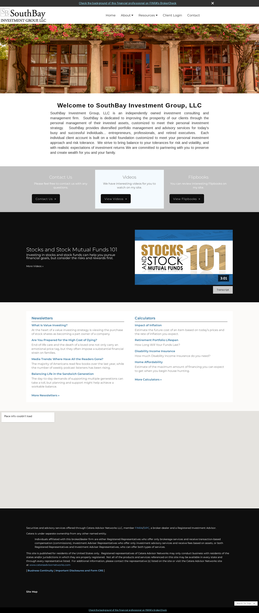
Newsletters (42, 318)
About (126, 15)
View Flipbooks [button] (185, 199)
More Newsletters (46, 395)
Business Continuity (40, 570)
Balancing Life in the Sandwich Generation (63, 374)
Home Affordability (149, 362)
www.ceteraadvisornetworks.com (49, 564)
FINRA (139, 528)
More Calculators (148, 379)
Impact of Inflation (148, 325)
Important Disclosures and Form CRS (79, 570)
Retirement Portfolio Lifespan (156, 340)
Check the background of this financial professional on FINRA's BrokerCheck (127, 3)
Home (111, 15)
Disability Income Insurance (155, 351)
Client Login (172, 15)
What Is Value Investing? (49, 325)
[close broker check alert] (212, 3)
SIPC (146, 528)
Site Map (32, 591)
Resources (146, 15)
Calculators (145, 318)
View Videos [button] (114, 199)
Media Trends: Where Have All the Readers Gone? (67, 359)
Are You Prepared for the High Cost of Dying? (64, 340)
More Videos (35, 266)
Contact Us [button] (44, 199)
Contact (193, 15)
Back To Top (244, 603)
